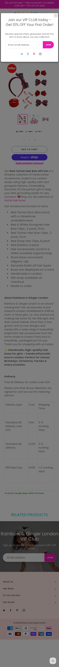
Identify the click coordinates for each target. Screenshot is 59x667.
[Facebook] (27, 53)
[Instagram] (40, 53)
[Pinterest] (34, 53)
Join (48, 44)
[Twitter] (21, 53)
